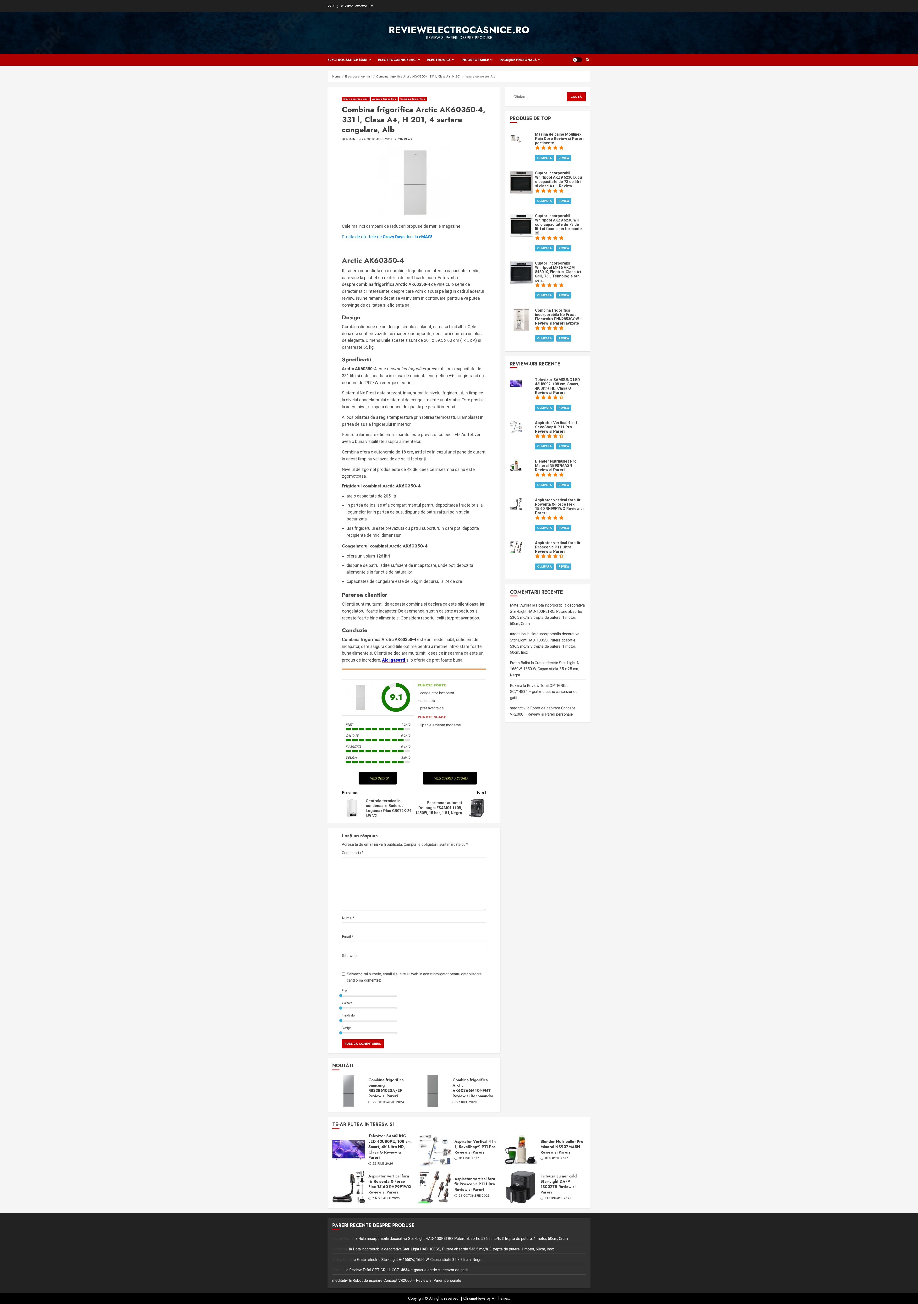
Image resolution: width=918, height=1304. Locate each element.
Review (563, 158)
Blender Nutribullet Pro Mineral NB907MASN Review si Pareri (520, 1149)
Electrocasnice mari (347, 59)
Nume (348, 918)
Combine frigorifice (412, 99)
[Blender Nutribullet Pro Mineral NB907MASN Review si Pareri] (516, 465)
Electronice (439, 59)
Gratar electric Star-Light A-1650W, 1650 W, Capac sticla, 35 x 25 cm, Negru (545, 669)
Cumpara (544, 158)
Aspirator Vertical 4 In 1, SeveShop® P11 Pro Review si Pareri (434, 1149)
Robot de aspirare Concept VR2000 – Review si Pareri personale (407, 1280)
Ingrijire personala (518, 59)
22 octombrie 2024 (388, 1102)
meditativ (517, 708)
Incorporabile (475, 59)
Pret (344, 990)
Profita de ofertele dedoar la (387, 236)
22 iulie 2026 (382, 1164)
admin (350, 139)
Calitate (347, 1002)
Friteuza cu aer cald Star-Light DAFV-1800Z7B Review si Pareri (520, 1187)
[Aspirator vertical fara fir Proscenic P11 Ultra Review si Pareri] (516, 546)
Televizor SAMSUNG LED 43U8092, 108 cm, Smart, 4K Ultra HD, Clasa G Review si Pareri (348, 1149)
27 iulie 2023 (466, 1102)
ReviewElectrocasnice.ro (459, 30)
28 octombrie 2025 (474, 1196)
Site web (349, 955)
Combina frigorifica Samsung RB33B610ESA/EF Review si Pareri (348, 1091)
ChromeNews (474, 1298)
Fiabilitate (348, 1015)
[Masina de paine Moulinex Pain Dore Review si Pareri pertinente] (516, 138)
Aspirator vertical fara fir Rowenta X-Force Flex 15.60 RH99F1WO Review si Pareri (348, 1187)
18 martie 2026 (557, 1158)
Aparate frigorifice (384, 99)
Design (346, 1027)
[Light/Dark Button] (577, 59)
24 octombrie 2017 (377, 139)
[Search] (587, 59)
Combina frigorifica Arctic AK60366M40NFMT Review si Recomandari (432, 1091)
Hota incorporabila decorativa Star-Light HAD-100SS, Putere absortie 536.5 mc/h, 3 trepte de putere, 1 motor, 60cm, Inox (453, 1249)
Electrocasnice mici (397, 59)
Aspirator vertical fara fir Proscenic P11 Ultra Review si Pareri (434, 1187)
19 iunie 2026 (469, 1158)
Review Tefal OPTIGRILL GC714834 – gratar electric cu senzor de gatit (544, 691)
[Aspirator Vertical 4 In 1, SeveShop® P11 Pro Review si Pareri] (516, 426)
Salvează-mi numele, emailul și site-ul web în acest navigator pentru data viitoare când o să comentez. (414, 977)
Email (348, 936)
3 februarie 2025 (558, 1198)
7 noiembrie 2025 (386, 1198)
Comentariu (352, 853)
